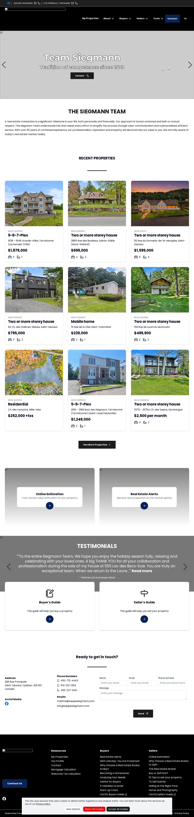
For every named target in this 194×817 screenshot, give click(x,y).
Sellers (140, 18)
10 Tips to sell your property (165, 777)
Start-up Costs (109, 790)
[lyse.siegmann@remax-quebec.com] (72, 3)
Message (104, 688)
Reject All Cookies (94, 809)
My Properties (90, 18)
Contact (172, 18)
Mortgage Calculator (63, 769)
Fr (185, 18)
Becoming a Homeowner (114, 773)
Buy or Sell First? (158, 773)
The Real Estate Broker (162, 769)
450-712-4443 (69, 680)
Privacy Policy (43, 803)
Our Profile (57, 761)
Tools (156, 18)
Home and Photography (163, 790)
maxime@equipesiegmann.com (76, 701)
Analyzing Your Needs (112, 777)
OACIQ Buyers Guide (112, 794)
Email (132, 678)
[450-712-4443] (39, 3)
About (106, 18)
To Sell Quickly (157, 781)
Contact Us (14, 783)
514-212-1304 (68, 685)
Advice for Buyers (110, 781)
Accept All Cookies (118, 809)
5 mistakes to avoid (111, 786)
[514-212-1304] (76, 3)
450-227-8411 (69, 690)
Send (141, 713)
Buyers (123, 18)
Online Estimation (159, 757)
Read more (142, 571)
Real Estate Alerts (110, 757)
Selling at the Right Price (163, 786)
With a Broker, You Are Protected (119, 761)
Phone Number (166, 678)
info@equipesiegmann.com (73, 706)
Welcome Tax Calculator (66, 774)
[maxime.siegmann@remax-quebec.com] (35, 3)
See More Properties (95, 444)
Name (102, 678)
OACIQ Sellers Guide (161, 794)
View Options (73, 809)
